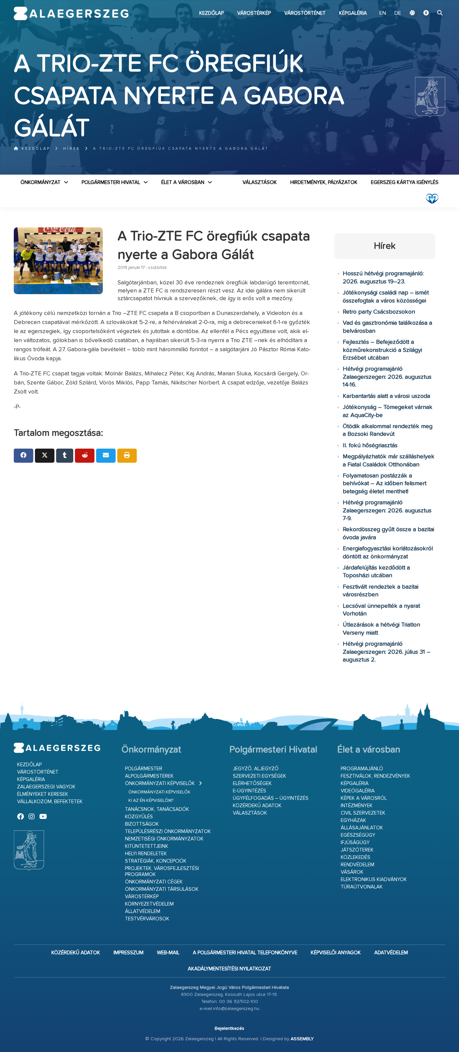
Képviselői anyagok (336, 952)
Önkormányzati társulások (162, 889)
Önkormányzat (40, 182)
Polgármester (143, 768)
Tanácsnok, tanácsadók (157, 809)
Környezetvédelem (149, 904)
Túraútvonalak (362, 886)
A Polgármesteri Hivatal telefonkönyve (245, 952)
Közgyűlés (139, 816)
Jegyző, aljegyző (256, 768)
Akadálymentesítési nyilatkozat (229, 968)
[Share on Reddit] (84, 456)
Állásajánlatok (362, 827)
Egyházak (353, 820)
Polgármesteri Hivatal (111, 182)
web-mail (168, 952)
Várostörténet (305, 13)
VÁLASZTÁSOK (260, 182)
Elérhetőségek (252, 783)
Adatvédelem (391, 952)
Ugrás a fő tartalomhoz (428, 3)
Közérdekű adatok (257, 805)
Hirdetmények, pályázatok (324, 182)
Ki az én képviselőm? (150, 800)
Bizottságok (142, 824)
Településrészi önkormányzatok (168, 831)
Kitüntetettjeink (146, 846)
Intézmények (357, 805)
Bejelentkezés (229, 1028)
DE (397, 13)
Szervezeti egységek (259, 776)
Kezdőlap (211, 13)
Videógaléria (358, 790)
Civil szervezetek (363, 813)
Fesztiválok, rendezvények (375, 776)
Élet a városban (182, 182)
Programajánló (362, 768)
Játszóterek (357, 850)
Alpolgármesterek (149, 776)
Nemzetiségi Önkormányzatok (164, 838)
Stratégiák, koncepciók (155, 861)
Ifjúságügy (355, 842)
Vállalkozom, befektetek (50, 801)
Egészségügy (358, 835)
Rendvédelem (357, 864)
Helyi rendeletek (146, 853)
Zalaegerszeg (71, 13)
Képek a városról (364, 798)
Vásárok (352, 872)
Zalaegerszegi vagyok (46, 786)
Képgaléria (353, 13)
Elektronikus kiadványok (374, 879)
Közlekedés (355, 857)
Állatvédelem (142, 911)
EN (382, 13)
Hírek (71, 148)
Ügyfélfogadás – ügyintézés (270, 798)
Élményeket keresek (42, 794)
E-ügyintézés (249, 790)
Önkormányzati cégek (154, 881)
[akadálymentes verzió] (426, 13)
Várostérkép (254, 13)
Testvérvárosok (147, 918)
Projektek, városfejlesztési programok (162, 871)
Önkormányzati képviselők (160, 783)
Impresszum (128, 952)
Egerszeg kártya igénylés (405, 182)
